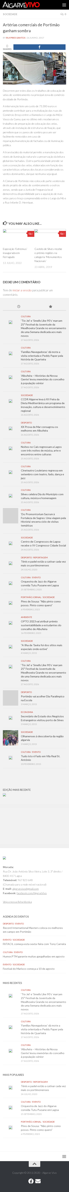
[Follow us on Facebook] (31, 1181)
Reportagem (40, 557)
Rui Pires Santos (15, 37)
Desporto (26, 422)
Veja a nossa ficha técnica (17, 901)
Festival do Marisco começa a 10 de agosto (29, 968)
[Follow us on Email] (38, 1181)
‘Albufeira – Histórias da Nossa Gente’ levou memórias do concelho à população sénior (42, 379)
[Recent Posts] (18, 307)
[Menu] (64, 5)
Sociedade (10, 14)
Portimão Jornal (31, 597)
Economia (27, 712)
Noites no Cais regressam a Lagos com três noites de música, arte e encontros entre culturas (41, 450)
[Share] (39, 47)
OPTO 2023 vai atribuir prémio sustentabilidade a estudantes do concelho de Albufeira (41, 625)
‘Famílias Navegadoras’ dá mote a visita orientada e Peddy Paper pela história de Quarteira (42, 355)
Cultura (26, 316)
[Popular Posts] (50, 307)
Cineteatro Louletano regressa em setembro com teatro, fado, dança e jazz (42, 474)
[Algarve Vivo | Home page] (27, 5)
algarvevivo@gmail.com (25, 888)
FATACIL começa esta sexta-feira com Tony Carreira (34, 944)
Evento (36, 577)
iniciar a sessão (22, 290)
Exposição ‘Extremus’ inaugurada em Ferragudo (15, 253)
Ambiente (26, 617)
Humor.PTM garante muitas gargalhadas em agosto (34, 956)
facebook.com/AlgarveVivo (32, 893)
